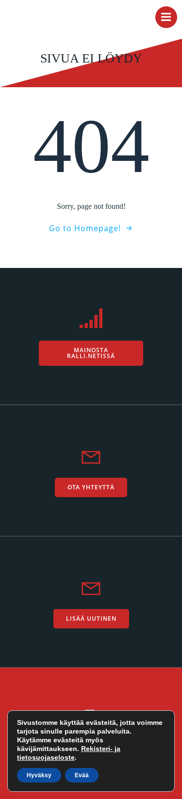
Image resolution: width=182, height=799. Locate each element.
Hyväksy (39, 775)
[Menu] (166, 17)
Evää (82, 775)
